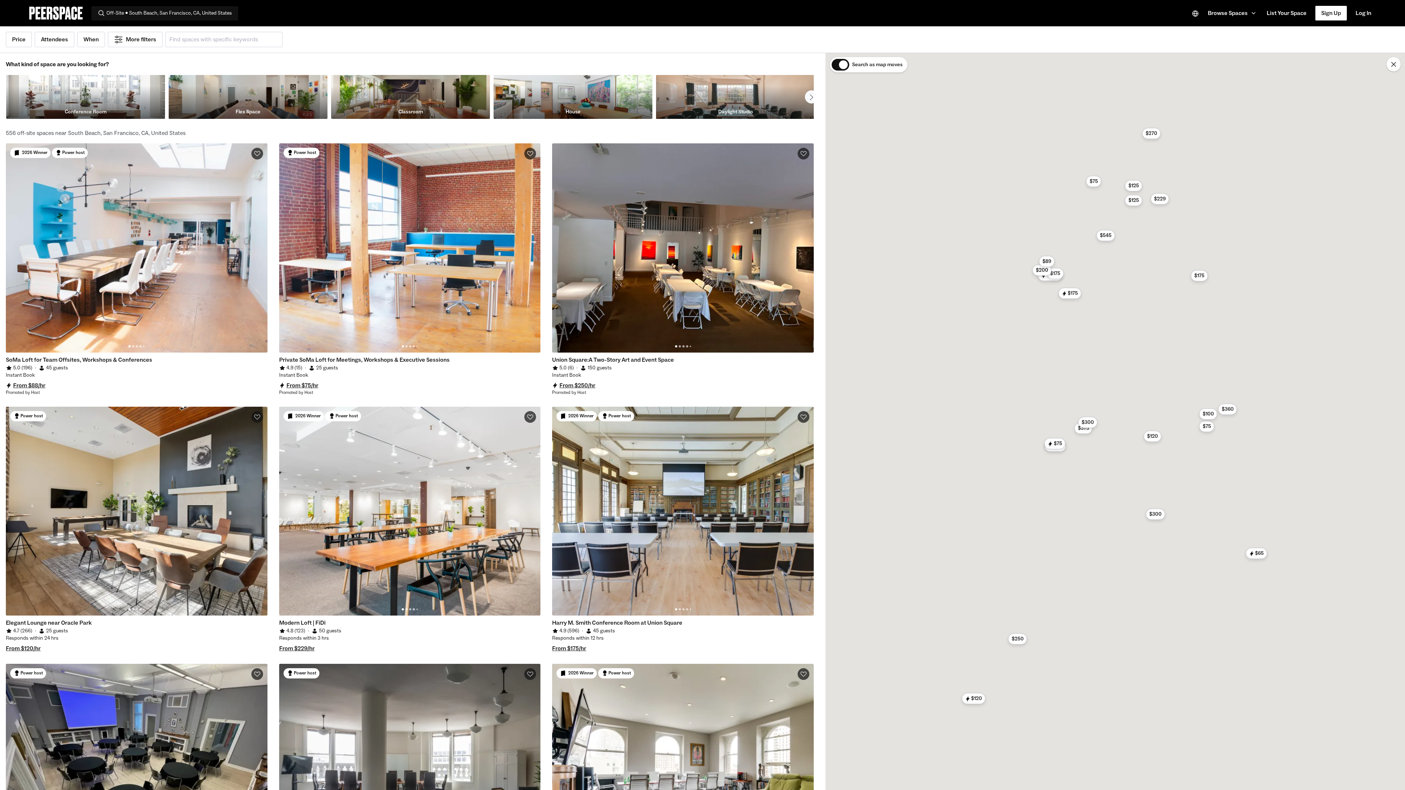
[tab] (129, 346)
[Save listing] (257, 153)
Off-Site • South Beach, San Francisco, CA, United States (169, 13)
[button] (1232, 13)
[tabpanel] (136, 248)
